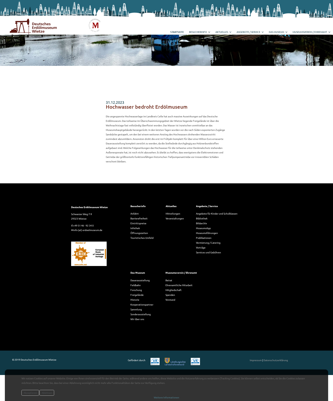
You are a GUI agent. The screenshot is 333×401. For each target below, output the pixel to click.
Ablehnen (47, 392)
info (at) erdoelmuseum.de (87, 230)
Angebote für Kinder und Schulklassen (216, 213)
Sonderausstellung (140, 314)
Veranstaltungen (175, 218)
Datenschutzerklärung (275, 360)
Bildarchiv (201, 223)
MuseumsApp (203, 228)
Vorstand (170, 299)
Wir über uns (137, 319)
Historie (134, 299)
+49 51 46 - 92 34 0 (83, 225)
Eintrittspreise (138, 223)
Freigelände (137, 294)
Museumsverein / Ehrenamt (310, 31)
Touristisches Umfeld (141, 237)
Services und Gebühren (208, 252)
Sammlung (136, 309)
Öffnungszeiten (139, 232)
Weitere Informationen (166, 397)
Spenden (170, 294)
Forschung (136, 289)
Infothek (135, 228)
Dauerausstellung (140, 280)
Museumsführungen (207, 232)
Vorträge (201, 247)
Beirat (168, 280)
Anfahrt (134, 213)
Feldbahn (135, 285)
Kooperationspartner (141, 304)
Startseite (177, 32)
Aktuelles (221, 31)
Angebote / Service (248, 31)
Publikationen (203, 237)
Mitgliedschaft (173, 289)
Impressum (256, 360)
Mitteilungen (173, 213)
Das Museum (276, 31)
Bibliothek (201, 218)
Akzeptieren (30, 392)
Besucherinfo (198, 31)
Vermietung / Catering (208, 242)
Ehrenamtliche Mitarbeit (179, 285)
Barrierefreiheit (139, 218)
